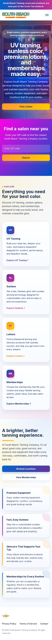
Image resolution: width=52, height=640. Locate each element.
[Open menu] (47, 15)
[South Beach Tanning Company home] (18, 15)
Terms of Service (28, 623)
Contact (44, 623)
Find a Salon (26, 106)
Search (26, 157)
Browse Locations (26, 468)
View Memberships (26, 477)
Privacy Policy (9, 623)
